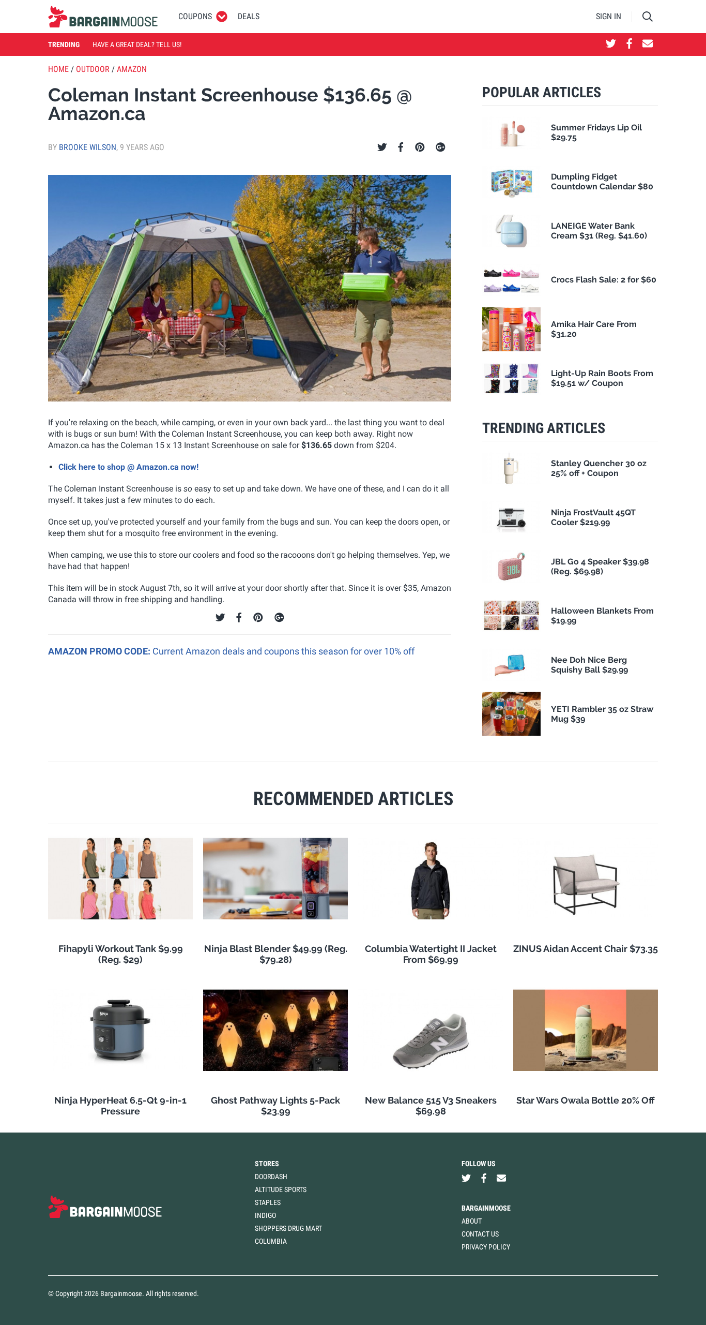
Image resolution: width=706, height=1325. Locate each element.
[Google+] (440, 147)
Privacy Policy (486, 1247)
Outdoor (93, 69)
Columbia (271, 1241)
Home (58, 69)
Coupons (195, 16)
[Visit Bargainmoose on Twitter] (611, 44)
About (472, 1221)
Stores (267, 1163)
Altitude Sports (280, 1189)
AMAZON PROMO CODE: (100, 651)
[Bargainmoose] (103, 16)
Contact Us (480, 1234)
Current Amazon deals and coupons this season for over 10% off (283, 651)
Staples (268, 1202)
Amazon (132, 69)
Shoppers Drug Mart (288, 1228)
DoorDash (271, 1176)
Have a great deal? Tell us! (137, 44)
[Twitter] (382, 147)
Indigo (265, 1215)
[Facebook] (400, 147)
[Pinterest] (420, 147)
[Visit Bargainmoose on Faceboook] (629, 44)
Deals (248, 16)
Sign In (608, 16)
